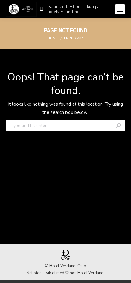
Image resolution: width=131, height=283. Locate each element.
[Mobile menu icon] (120, 9)
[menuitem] (74, 9)
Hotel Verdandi (90, 273)
